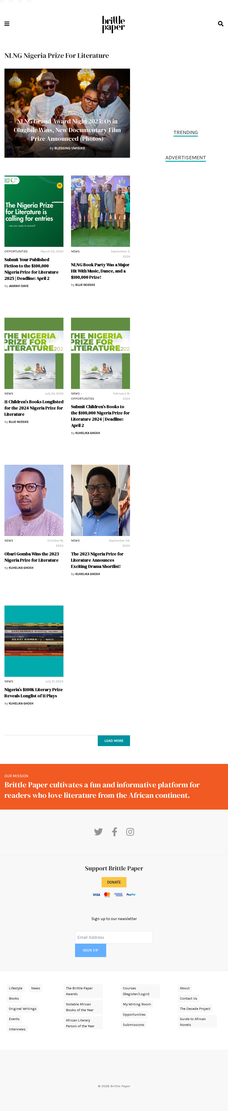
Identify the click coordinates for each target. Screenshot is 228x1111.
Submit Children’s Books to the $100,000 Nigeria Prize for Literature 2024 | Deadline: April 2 (100, 415)
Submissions (133, 1025)
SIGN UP (90, 950)
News (67, 112)
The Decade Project (195, 1009)
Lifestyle (15, 988)
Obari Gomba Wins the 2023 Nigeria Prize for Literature (31, 557)
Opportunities (16, 251)
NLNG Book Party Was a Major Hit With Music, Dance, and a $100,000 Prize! (100, 271)
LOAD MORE (113, 741)
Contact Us (188, 998)
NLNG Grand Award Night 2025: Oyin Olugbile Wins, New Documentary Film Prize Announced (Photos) (67, 130)
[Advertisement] (186, 82)
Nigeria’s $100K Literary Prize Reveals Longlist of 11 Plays (33, 692)
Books (14, 998)
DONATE (114, 882)
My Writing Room (137, 1004)
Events (14, 1019)
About (185, 988)
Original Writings (23, 1009)
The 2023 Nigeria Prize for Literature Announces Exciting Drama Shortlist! (97, 560)
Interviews (17, 1029)
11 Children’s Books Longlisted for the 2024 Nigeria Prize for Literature (33, 408)
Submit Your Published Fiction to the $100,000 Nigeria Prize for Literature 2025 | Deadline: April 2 (31, 268)
